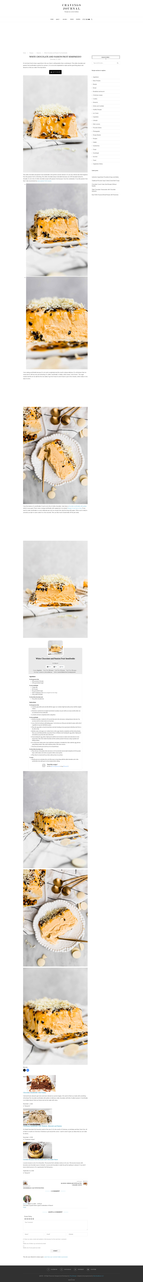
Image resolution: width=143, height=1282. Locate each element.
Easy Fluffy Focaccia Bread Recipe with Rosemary (105, 195)
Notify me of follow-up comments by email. (34, 1243)
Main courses (96, 124)
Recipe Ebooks (97, 135)
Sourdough (96, 153)
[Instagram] (84, 19)
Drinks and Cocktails (98, 106)
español (78, 19)
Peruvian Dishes (97, 127)
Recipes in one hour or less (74, 508)
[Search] (92, 19)
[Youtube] (89, 19)
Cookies (95, 99)
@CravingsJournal (55, 766)
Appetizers (96, 77)
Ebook (72, 19)
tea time (95, 156)
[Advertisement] (71, 38)
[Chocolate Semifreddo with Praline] (41, 1076)
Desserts (39, 53)
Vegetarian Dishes (98, 164)
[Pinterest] (86, 19)
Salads (95, 142)
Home (51, 19)
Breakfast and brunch (99, 91)
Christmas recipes (98, 95)
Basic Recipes (96, 80)
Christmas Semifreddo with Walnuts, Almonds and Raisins (42, 1126)
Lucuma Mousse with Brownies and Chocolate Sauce (40, 1159)
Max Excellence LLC (98, 1276)
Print (49, 666)
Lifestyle (95, 120)
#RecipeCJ (65, 766)
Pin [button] (56, 666)
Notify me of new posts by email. (31, 1248)
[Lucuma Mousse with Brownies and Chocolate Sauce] (37, 1143)
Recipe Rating (28, 1216)
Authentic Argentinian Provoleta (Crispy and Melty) (105, 177)
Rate (62, 666)
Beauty (95, 84)
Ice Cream (95, 113)
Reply (24, 1207)
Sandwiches (96, 146)
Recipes (65, 19)
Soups (94, 149)
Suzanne (25, 1203)
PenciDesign (73, 1276)
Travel (94, 160)
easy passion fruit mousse (44, 181)
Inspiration (96, 117)
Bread (94, 88)
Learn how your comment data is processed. (56, 1257)
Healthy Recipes (97, 109)
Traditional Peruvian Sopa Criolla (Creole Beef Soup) (105, 180)
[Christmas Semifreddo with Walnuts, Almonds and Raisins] (37, 1109)
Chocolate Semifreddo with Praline (34, 1092)
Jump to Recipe (56, 72)
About (57, 19)
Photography (96, 131)
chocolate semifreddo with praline (78, 506)
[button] (57, 229)
